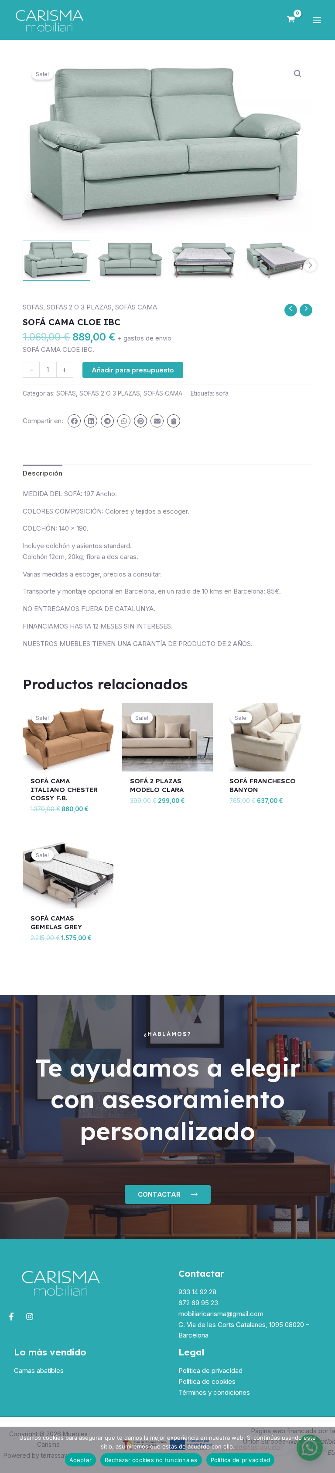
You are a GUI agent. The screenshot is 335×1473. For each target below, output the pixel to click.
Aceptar (80, 1459)
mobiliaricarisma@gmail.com (220, 1314)
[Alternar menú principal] (317, 19)
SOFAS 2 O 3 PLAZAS (79, 307)
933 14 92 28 (197, 1292)
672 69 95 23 (198, 1303)
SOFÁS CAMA (136, 307)
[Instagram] (30, 1316)
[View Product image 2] (130, 259)
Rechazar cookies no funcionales (151, 1459)
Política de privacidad (210, 1370)
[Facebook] (11, 1316)
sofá (222, 393)
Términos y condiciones (214, 1392)
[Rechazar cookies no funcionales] (324, 1449)
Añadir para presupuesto (133, 370)
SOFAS (33, 307)
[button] (298, 74)
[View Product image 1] (56, 260)
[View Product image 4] (278, 260)
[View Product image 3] (204, 260)
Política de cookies (207, 1381)
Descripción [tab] (42, 473)
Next (310, 265)
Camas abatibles (39, 1370)
